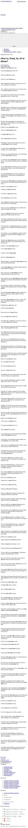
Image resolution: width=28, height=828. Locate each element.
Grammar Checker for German (11, 783)
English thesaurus (8, 767)
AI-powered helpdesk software (11, 793)
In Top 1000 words (5, 66)
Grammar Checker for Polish (11, 787)
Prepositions (7, 50)
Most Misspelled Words (9, 772)
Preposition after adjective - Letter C (12, 52)
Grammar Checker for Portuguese (12, 786)
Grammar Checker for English (11, 780)
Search (14, 46)
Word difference (8, 775)
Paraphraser (6, 803)
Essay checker (9, 802)
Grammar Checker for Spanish (11, 782)
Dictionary (6, 49)
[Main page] (6, 1)
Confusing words (8, 768)
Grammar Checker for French (11, 785)
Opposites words (8, 771)
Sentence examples (8, 774)
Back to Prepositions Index (8, 29)
